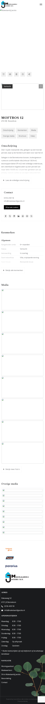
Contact (4, 682)
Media (33, 130)
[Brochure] (16, 74)
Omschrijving (8, 130)
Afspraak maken (12, 207)
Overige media (8, 136)
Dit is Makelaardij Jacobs (11, 674)
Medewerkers (6, 670)
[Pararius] (11, 566)
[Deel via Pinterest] (14, 216)
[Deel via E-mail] (27, 216)
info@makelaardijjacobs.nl (14, 201)
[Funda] (10, 558)
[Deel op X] (10, 216)
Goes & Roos (17, 699)
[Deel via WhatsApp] (22, 216)
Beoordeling (6, 678)
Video (33, 136)
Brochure (22, 136)
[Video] (22, 74)
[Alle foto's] (10, 74)
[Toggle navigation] (41, 4)
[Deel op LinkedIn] (18, 216)
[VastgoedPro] (9, 550)
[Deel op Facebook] (5, 216)
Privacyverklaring (22, 701)
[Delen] (29, 74)
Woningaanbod (7, 666)
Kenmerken (22, 130)
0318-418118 (9, 198)
